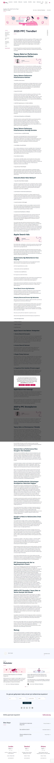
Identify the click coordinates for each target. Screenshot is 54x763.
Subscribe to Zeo (47, 653)
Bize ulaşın (42, 2)
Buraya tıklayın (47, 734)
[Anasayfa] (5, 2)
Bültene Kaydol (27, 703)
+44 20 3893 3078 (11, 758)
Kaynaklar (25, 2)
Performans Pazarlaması (14, 684)
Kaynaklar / (5, 9)
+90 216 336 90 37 (27, 758)
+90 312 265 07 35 (43, 758)
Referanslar (20, 2)
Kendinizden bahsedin (46, 729)
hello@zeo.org (47, 715)
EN (46, 2)
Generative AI (9, 2)
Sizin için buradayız (47, 723)
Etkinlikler (30, 2)
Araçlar (34, 2)
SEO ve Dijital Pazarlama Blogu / (13, 9)
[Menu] (50, 3)
